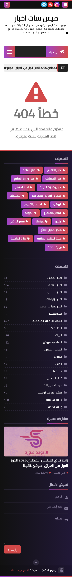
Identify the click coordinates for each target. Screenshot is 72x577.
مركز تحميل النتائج (51, 230)
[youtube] (50, 4)
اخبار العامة (29, 170)
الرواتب (57, 204)
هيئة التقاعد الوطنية (49, 238)
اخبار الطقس (54, 170)
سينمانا (39, 221)
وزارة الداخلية (18, 238)
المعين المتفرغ (53, 212)
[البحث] (7, 5)
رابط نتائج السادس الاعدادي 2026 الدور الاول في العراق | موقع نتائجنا (39, 463)
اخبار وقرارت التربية (51, 187)
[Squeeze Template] (61, 570)
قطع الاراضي (17, 221)
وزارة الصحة (55, 247)
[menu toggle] (65, 5)
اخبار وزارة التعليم (24, 178)
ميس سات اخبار (17, 570)
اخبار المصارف (53, 178)
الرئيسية (54, 52)
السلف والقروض (33, 204)
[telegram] (44, 4)
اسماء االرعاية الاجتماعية (47, 195)
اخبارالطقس (22, 187)
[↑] (36, 562)
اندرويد (29, 212)
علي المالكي (59, 473)
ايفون (58, 221)
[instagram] (57, 4)
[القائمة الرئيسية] (9, 51)
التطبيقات (15, 195)
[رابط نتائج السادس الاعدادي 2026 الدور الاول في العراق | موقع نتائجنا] (36, 441)
